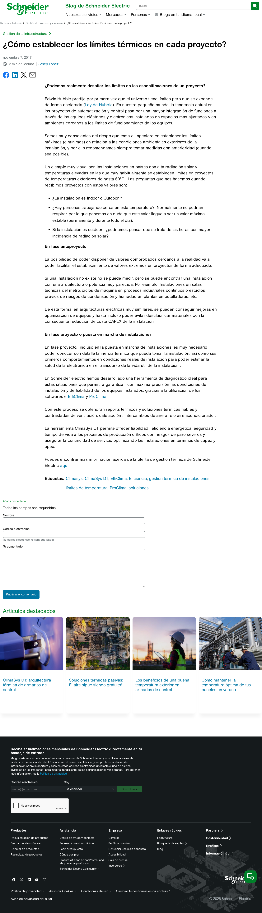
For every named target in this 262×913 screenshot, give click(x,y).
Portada (4, 23)
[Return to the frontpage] (28, 9)
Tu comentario (13, 546)
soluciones (139, 487)
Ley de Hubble (99, 104)
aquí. (64, 465)
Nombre (8, 515)
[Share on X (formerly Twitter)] (24, 76)
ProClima (97, 396)
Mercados (114, 14)
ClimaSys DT (96, 478)
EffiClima (76, 396)
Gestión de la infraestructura (25, 34)
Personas (139, 14)
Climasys (74, 478)
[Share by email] (32, 76)
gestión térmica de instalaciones (179, 478)
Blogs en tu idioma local (181, 14)
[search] (255, 6)
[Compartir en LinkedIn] (15, 76)
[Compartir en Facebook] (6, 76)
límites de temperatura (87, 487)
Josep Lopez (48, 64)
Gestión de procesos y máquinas (44, 23)
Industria (17, 23)
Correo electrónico (16, 529)
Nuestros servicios (82, 14)
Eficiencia (138, 478)
